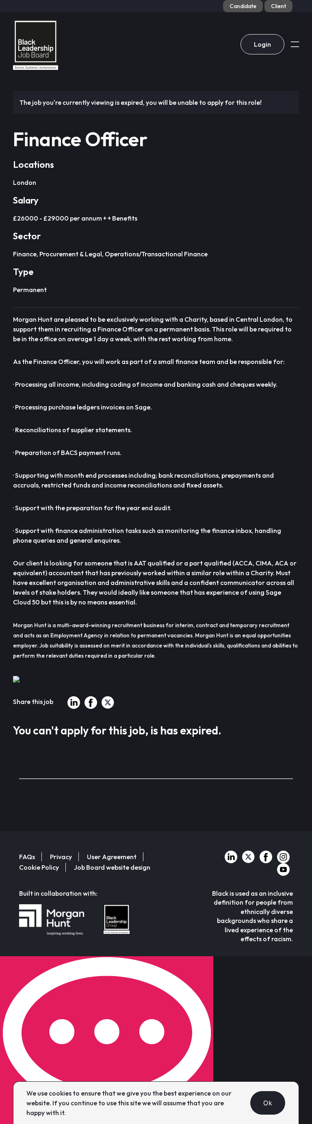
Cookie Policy (39, 867)
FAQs (27, 857)
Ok (267, 1103)
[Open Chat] (106, 1040)
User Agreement (111, 857)
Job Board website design (112, 867)
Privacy (61, 857)
